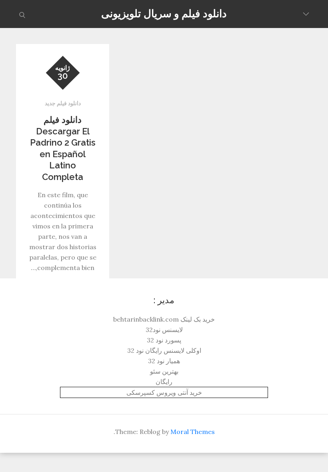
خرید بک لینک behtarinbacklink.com (164, 319)
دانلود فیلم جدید (63, 103)
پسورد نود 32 (164, 340)
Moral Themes (192, 432)
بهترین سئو (164, 371)
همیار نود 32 (164, 361)
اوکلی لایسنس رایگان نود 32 (164, 350)
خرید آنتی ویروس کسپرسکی (164, 392)
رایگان (164, 382)
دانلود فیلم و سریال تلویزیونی (163, 14)
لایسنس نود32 (164, 330)
